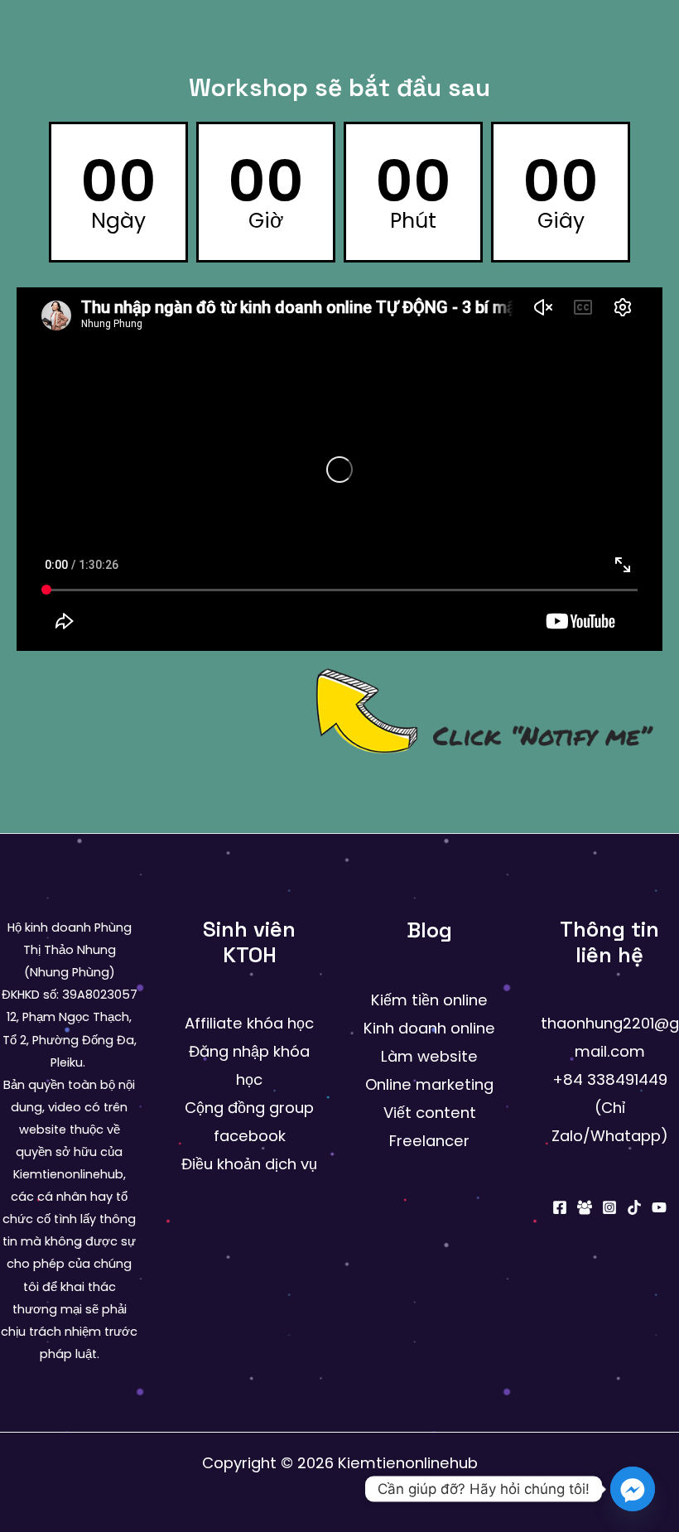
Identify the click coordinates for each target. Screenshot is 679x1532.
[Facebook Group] (584, 1207)
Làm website (429, 1056)
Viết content (429, 1112)
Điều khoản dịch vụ (249, 1164)
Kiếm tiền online (429, 1000)
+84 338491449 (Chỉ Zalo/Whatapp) (609, 1107)
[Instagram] (609, 1207)
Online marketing (429, 1084)
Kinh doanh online (429, 1028)
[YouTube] (659, 1207)
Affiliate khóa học (249, 1023)
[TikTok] (634, 1207)
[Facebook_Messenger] (632, 1489)
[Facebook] (559, 1207)
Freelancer (429, 1140)
